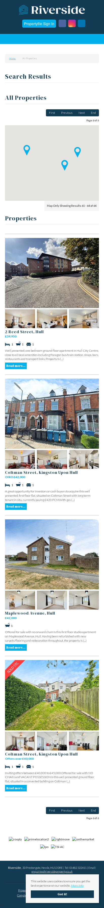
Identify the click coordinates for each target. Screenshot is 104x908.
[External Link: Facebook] (62, 24)
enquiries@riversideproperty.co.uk (52, 871)
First (52, 113)
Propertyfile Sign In (39, 23)
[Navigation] (9, 40)
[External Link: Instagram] (72, 24)
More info (77, 885)
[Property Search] (94, 40)
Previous (66, 113)
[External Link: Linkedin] (81, 24)
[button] (77, 152)
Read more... (15, 366)
